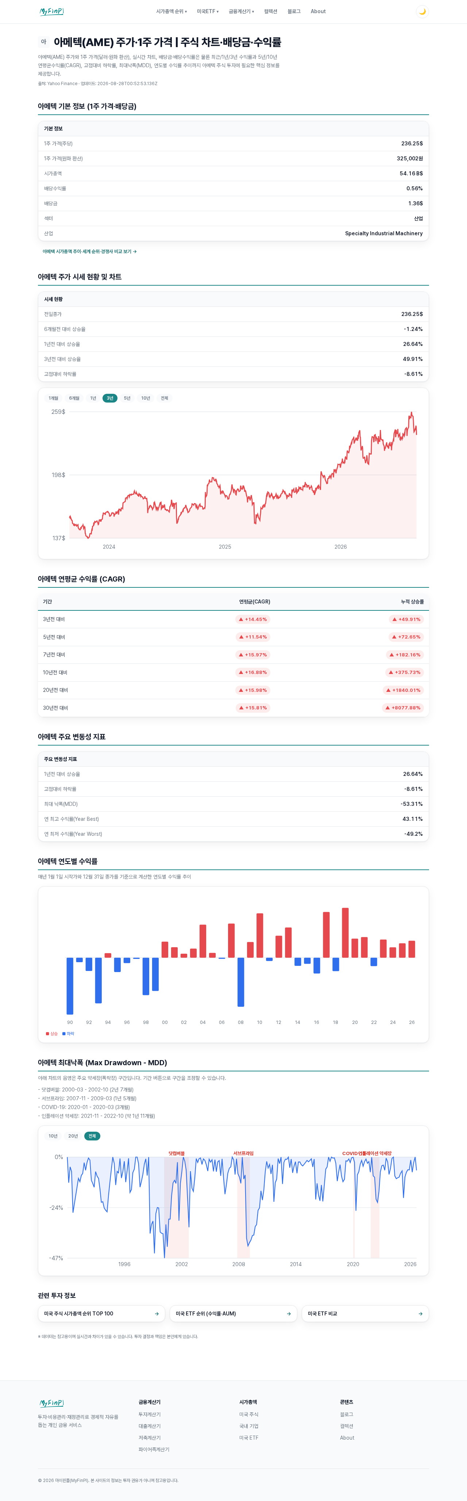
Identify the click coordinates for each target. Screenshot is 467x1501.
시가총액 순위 (171, 11)
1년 (93, 398)
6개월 (74, 398)
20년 (73, 1136)
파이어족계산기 (154, 1449)
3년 (110, 398)
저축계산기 (150, 1438)
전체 (164, 398)
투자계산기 (150, 1414)
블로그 (294, 11)
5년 (127, 398)
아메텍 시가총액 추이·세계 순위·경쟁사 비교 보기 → (90, 251)
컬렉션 (270, 11)
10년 (145, 398)
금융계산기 (241, 11)
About (318, 11)
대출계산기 (150, 1426)
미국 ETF (248, 1438)
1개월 (53, 398)
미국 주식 (248, 1414)
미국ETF (208, 11)
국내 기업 (248, 1426)
